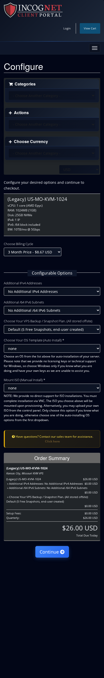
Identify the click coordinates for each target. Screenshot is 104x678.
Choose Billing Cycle (18, 244)
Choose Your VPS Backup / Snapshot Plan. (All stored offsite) (48, 321)
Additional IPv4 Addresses (23, 283)
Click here (52, 441)
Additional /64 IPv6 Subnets (24, 302)
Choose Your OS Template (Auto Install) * (34, 340)
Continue (50, 552)
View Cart (90, 28)
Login (67, 28)
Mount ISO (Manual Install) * (24, 380)
